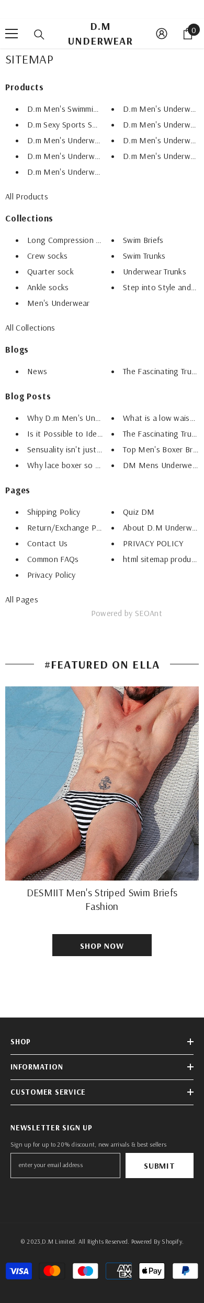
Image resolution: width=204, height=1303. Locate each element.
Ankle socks (48, 287)
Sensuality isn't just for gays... (81, 449)
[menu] (11, 33)
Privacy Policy (51, 574)
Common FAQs (53, 559)
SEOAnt (148, 613)
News (37, 371)
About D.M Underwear (163, 527)
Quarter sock (50, 271)
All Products (26, 196)
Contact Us (47, 543)
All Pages (21, 599)
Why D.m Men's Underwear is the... (90, 417)
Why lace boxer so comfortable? (84, 465)
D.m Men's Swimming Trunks (77, 108)
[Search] (39, 34)
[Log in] (161, 33)
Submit (159, 1165)
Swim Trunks (144, 255)
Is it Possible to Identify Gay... (81, 433)
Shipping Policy (54, 511)
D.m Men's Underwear (66, 140)
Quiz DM (138, 511)
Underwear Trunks (154, 271)
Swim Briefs (143, 240)
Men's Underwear (58, 303)
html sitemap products (162, 559)
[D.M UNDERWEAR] (102, 783)
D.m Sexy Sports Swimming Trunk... (89, 124)
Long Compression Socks (72, 240)
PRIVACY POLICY (153, 543)
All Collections (30, 327)
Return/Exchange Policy (69, 527)
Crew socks (47, 255)
